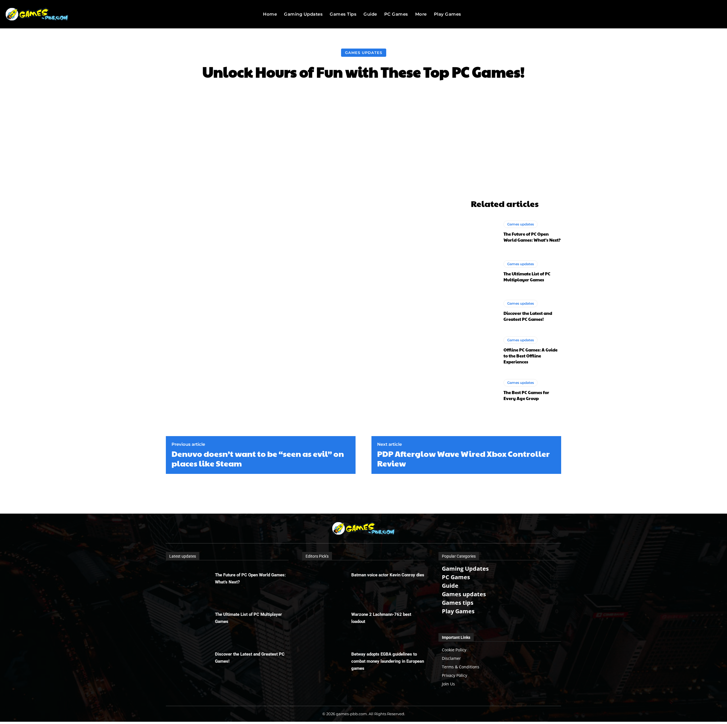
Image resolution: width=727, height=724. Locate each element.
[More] (461, 96)
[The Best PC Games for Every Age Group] (484, 390)
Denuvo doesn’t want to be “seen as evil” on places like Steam (258, 458)
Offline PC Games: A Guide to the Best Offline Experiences (530, 356)
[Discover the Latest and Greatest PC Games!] (484, 311)
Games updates (363, 52)
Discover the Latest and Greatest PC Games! (528, 316)
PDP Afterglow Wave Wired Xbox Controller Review (463, 458)
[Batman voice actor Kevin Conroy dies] (326, 582)
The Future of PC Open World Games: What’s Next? (532, 237)
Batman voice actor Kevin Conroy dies (387, 574)
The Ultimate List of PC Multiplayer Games (527, 277)
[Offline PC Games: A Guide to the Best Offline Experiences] (484, 350)
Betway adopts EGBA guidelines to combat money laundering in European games (387, 661)
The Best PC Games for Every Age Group (526, 395)
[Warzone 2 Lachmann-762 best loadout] (326, 622)
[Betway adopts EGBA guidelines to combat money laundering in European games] (326, 662)
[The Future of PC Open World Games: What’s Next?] (484, 231)
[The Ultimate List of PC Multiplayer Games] (484, 271)
